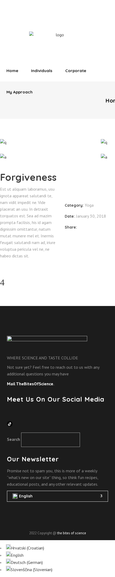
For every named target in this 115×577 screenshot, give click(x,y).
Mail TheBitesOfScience (30, 383)
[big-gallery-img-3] (46, 157)
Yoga (89, 205)
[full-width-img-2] (46, 142)
